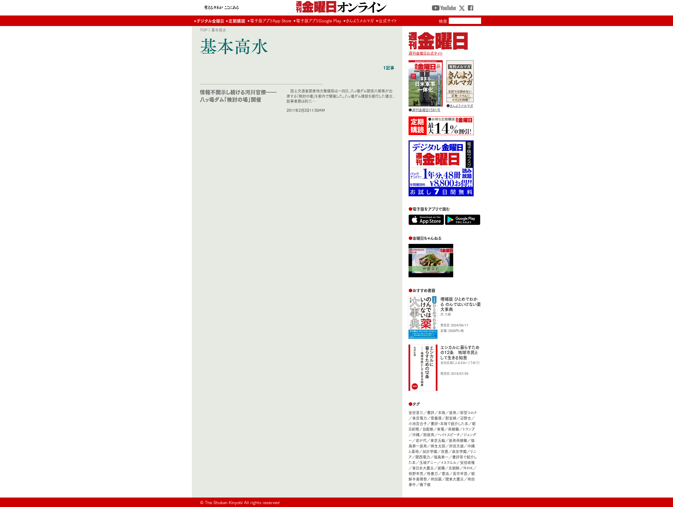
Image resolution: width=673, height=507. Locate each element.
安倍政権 (467, 462)
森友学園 (459, 451)
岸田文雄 (456, 446)
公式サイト (388, 20)
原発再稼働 (458, 440)
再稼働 (453, 429)
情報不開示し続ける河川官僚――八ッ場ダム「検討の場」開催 (238, 95)
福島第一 (441, 457)
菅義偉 (436, 418)
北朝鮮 (454, 468)
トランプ (469, 429)
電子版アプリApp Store (270, 20)
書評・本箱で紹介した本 (449, 423)
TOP (203, 30)
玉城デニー (428, 462)
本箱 (441, 412)
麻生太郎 (438, 446)
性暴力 (432, 473)
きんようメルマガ (360, 20)
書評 (430, 412)
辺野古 (465, 418)
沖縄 (416, 434)
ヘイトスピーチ (449, 434)
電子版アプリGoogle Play (318, 20)
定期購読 (236, 21)
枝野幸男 (416, 473)
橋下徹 (425, 484)
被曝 (441, 468)
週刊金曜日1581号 (426, 109)
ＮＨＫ (468, 468)
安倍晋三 (416, 412)
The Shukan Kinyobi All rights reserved (242, 502)
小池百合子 (418, 423)
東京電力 (419, 418)
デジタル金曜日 (210, 21)
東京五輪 (437, 440)
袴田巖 (436, 479)
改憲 (444, 451)
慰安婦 (450, 418)
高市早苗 (460, 473)
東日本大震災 (423, 468)
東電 (440, 429)
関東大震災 (454, 479)
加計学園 (429, 451)
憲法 (445, 473)
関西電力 (422, 457)
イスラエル (448, 462)
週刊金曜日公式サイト (426, 53)
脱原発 (428, 434)
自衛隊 (428, 429)
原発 (452, 412)
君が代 (421, 440)
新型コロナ (468, 412)
